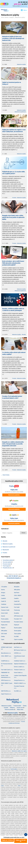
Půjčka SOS (4, 625)
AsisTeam (16, 592)
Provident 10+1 (18, 619)
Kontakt (6, 707)
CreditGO (3, 598)
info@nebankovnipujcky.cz (14, 578)
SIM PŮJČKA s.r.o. (6, 691)
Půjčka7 (3, 627)
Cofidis (3, 595)
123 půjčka (4, 586)
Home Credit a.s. (18, 672)
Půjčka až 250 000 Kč (21, 840)
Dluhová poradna (9, 709)
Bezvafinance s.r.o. (6, 653)
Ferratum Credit (5, 610)
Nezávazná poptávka (14, 495)
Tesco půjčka (17, 633)
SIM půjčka (4, 630)
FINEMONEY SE (5, 672)
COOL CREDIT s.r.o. (6, 656)
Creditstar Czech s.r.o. (19, 661)
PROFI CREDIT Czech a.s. (6, 684)
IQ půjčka (16, 613)
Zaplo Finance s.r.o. (6, 694)
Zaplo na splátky (18, 639)
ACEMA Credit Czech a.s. (6, 648)
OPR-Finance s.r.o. (6, 680)
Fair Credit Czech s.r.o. (7, 669)
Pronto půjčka (4, 619)
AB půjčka (16, 586)
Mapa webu (20, 709)
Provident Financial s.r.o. (19, 687)
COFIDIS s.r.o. (17, 653)
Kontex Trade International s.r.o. (6, 676)
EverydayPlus (17, 604)
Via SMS (16, 636)
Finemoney (17, 610)
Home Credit (4, 613)
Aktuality (24, 334)
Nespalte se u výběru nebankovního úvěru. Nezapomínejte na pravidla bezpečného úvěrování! (13, 443)
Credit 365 (16, 601)
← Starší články (5, 475)
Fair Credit (16, 607)
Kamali (3, 616)
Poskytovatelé (17, 705)
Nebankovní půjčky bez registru (19, 751)
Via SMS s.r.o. (17, 691)
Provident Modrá (5, 622)
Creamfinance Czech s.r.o (19, 657)
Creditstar (3, 604)
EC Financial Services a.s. (6, 664)
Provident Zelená (18, 622)
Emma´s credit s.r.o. (19, 666)
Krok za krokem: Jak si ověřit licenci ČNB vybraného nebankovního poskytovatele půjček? (13, 263)
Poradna (14, 197)
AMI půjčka (17, 589)
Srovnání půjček (7, 562)
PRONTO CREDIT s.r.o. (20, 683)
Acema (3, 589)
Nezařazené (6, 549)
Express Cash (4, 607)
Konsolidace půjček (8, 560)
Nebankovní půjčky (21, 64)
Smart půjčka (17, 630)
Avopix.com (20, 707)
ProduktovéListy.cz (8, 567)
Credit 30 (3, 601)
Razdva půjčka (18, 627)
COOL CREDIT (17, 595)
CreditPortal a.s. (5, 661)
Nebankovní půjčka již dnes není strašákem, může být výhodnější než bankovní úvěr (13, 38)
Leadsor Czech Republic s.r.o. (20, 676)
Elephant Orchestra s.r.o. (20, 663)
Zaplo (2, 639)
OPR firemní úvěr (18, 616)
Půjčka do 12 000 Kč (7, 840)
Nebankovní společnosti (20, 111)
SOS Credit (4, 633)
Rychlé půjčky (14, 769)
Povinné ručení (7, 564)
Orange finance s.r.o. (19, 680)
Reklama (12, 707)
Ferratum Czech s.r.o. (19, 669)
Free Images (6, 566)
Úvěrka (3, 636)
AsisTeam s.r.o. (18, 647)
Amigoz (3, 592)
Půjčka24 (16, 625)
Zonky (19, 785)
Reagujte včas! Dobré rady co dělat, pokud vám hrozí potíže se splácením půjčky (13, 217)
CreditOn (16, 598)
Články (25, 705)
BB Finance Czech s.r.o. (20, 650)
